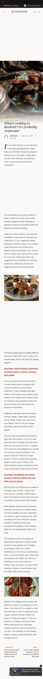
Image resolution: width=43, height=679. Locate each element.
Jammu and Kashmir (12, 120)
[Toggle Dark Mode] (35, 12)
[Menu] (39, 12)
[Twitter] (3, 2)
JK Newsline (19, 12)
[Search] (4, 12)
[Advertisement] (21, 38)
